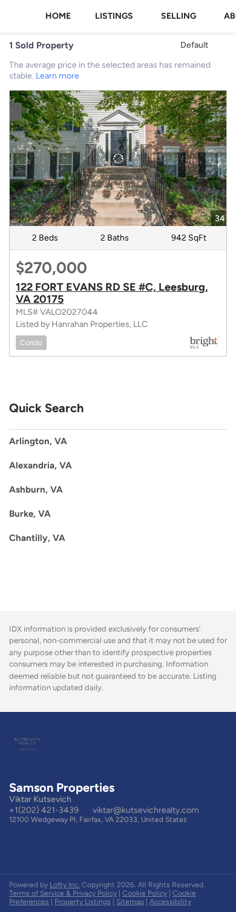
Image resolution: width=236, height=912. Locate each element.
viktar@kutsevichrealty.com (146, 810)
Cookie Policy (144, 893)
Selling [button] (178, 16)
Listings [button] (114, 16)
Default (194, 45)
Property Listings (82, 901)
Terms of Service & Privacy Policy (63, 893)
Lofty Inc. (65, 885)
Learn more (57, 76)
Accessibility (170, 901)
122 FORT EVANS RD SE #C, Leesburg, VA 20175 (112, 293)
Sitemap (130, 901)
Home (58, 16)
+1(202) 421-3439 (44, 810)
